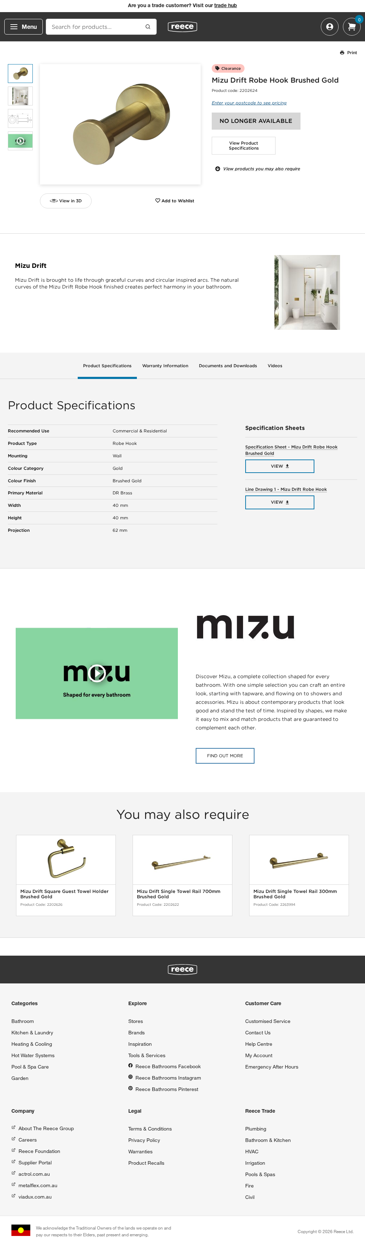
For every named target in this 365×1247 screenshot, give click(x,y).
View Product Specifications (244, 145)
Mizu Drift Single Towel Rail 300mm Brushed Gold (295, 894)
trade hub (225, 6)
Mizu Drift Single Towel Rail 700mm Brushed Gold (178, 894)
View (277, 466)
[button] (193, 124)
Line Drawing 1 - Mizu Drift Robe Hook (286, 489)
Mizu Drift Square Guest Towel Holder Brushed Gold (64, 894)
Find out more (225, 755)
